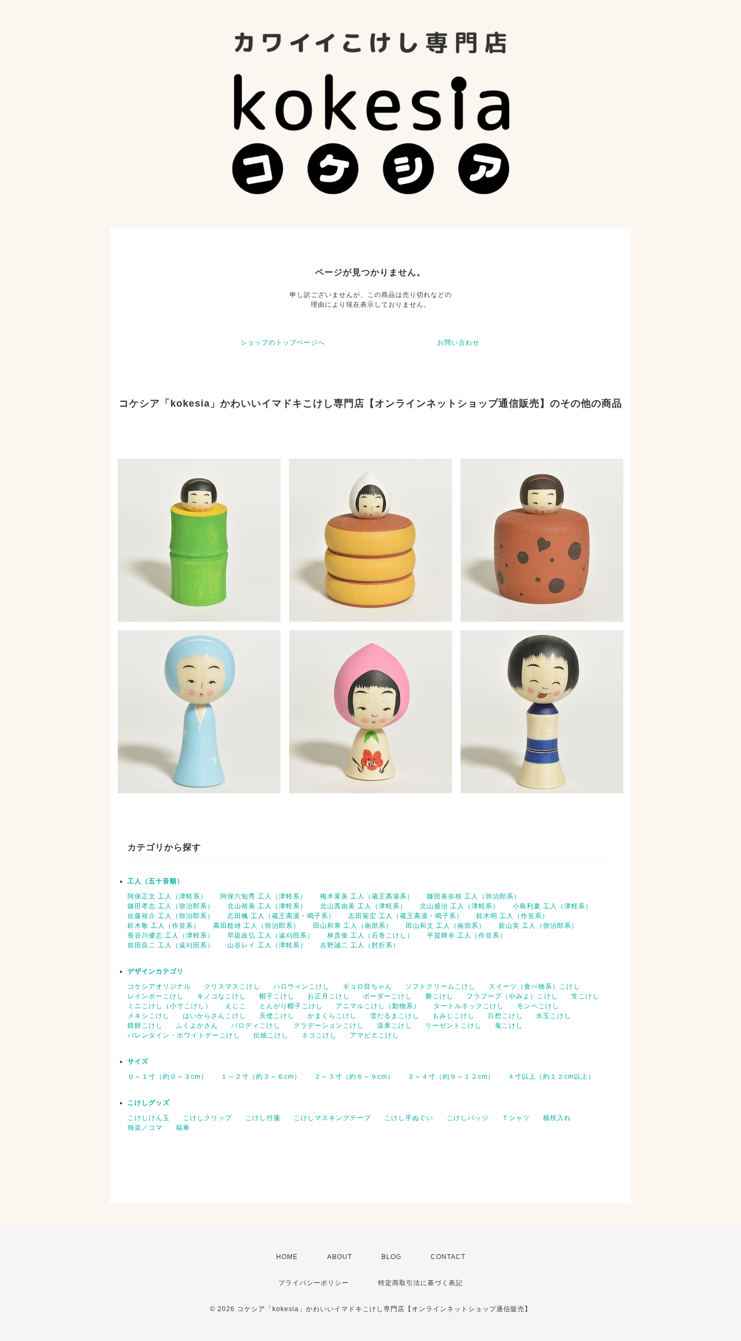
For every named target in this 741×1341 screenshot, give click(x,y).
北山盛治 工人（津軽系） (460, 906)
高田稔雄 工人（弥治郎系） (256, 925)
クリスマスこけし (232, 986)
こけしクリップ (207, 1118)
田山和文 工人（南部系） (446, 925)
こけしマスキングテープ (332, 1118)
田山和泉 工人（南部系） (353, 925)
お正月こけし (329, 996)
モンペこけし (538, 1006)
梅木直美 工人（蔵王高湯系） (367, 896)
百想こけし (505, 1016)
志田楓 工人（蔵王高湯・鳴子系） (281, 916)
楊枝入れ (557, 1118)
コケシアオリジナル (159, 986)
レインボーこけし (155, 996)
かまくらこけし (332, 1016)
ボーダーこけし (387, 996)
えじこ (235, 1006)
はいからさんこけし (214, 1016)
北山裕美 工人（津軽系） (267, 906)
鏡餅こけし (145, 1025)
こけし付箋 (262, 1118)
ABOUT (339, 1257)
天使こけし (277, 1016)
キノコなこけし (221, 996)
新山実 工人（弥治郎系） (538, 925)
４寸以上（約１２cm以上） (551, 1076)
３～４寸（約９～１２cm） (451, 1076)
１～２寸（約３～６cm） (261, 1076)
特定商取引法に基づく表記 (420, 1283)
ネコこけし (319, 1035)
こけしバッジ (467, 1118)
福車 (183, 1127)
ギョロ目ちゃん (367, 986)
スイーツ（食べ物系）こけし (534, 986)
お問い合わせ (458, 342)
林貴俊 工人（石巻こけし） (370, 935)
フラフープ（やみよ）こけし (512, 996)
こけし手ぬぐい (408, 1118)
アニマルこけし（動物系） (378, 1006)
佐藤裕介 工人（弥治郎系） (170, 916)
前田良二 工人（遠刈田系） (170, 945)
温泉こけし (394, 1025)
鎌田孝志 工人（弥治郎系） (170, 906)
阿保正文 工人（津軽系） (167, 896)
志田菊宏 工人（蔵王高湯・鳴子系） (405, 916)
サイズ (138, 1061)
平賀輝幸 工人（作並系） (467, 935)
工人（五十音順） (155, 881)
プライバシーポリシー (313, 1283)
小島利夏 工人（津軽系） (552, 906)
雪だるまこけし (394, 1016)
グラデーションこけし (328, 1025)
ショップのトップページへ (282, 342)
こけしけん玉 (148, 1118)
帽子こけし (277, 996)
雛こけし (439, 996)
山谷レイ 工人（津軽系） (267, 945)
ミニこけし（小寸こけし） (169, 1006)
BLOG (391, 1257)
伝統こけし (271, 1035)
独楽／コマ (145, 1127)
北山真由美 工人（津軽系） (363, 906)
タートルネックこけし (468, 1006)
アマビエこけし (374, 1035)
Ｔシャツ (516, 1118)
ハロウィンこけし (301, 986)
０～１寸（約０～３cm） (167, 1076)
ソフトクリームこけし (440, 986)
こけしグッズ (148, 1102)
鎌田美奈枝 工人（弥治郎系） (474, 896)
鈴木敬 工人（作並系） (163, 925)
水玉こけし (553, 1016)
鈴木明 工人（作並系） (512, 916)
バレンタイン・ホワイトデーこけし (183, 1035)
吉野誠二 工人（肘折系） (360, 945)
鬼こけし (509, 1025)
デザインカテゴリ (155, 971)
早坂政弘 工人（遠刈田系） (270, 935)
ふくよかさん (197, 1025)
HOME (287, 1257)
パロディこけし (255, 1025)
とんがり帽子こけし (291, 1006)
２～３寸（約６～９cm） (354, 1076)
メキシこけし (148, 1016)
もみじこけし (453, 1016)
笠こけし (585, 996)
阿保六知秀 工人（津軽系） (263, 896)
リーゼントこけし (453, 1025)
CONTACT (448, 1257)
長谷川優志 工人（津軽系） (170, 935)
